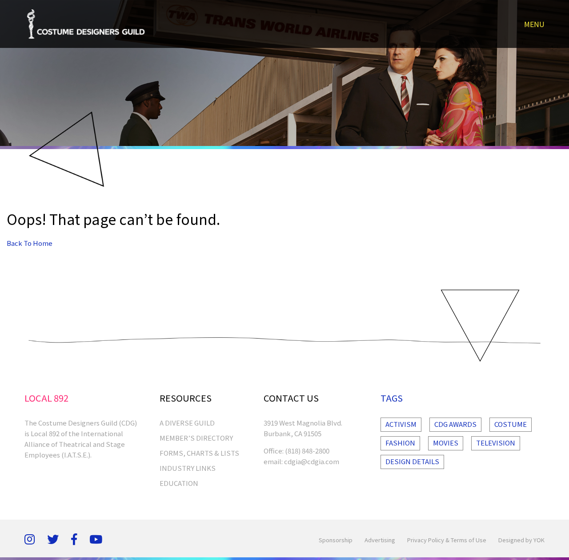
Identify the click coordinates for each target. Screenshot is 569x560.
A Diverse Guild (187, 422)
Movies (445, 442)
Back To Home (29, 243)
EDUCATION (179, 483)
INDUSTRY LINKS (188, 468)
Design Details (412, 461)
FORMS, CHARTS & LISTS (199, 452)
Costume (510, 424)
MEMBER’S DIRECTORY (196, 437)
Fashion (400, 442)
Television (495, 442)
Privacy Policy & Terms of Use (446, 540)
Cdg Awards (455, 424)
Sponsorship (336, 540)
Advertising (380, 540)
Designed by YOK (521, 540)
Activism (401, 424)
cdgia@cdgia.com (311, 461)
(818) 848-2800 (307, 450)
